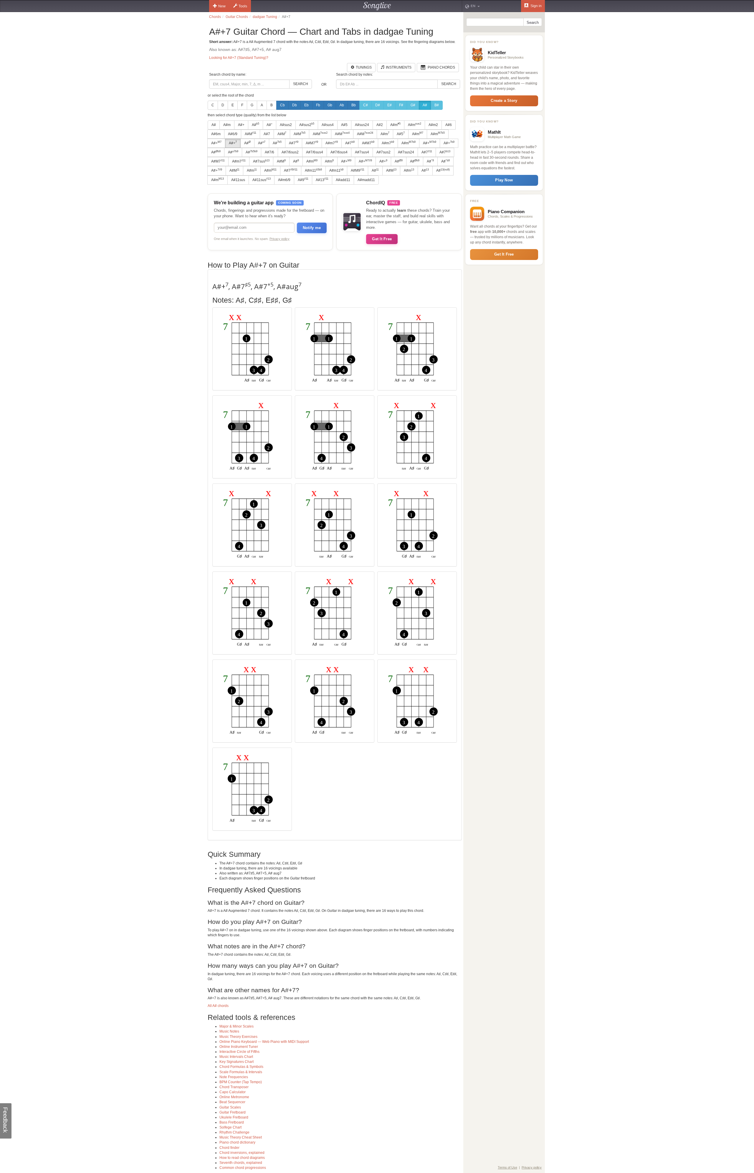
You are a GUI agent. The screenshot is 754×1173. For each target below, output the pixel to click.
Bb (353, 105)
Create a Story (504, 100)
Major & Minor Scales (236, 1026)
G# (413, 105)
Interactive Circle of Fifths (239, 1052)
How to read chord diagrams (242, 1158)
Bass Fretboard (231, 1122)
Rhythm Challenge (234, 1132)
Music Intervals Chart (236, 1057)
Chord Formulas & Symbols (241, 1067)
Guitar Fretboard (232, 1112)
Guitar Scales (230, 1107)
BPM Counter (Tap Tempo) (240, 1082)
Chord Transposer (234, 1087)
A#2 (379, 125)
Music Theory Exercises (238, 1037)
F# (401, 105)
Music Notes (229, 1031)
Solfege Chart (230, 1127)
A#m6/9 (284, 180)
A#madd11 (366, 180)
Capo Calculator (232, 1092)
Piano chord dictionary (237, 1142)
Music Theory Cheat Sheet (240, 1137)
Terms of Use (507, 1167)
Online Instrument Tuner (238, 1047)
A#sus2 (286, 125)
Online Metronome (234, 1097)
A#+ (241, 125)
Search (300, 84)
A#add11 (343, 180)
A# (425, 105)
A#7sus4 (362, 152)
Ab (342, 105)
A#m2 (433, 125)
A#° (269, 125)
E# (389, 105)
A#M (250, 133)
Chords (215, 17)
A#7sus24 (406, 152)
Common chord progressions (242, 1168)
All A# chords (218, 1006)
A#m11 (313, 170)
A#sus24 (362, 125)
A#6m (216, 134)
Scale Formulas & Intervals (240, 1072)
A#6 (448, 125)
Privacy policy (279, 239)
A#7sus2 (383, 152)
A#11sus (238, 180)
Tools (243, 6)
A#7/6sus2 (290, 152)
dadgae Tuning (265, 17)
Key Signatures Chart (236, 1062)
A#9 (303, 179)
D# (377, 105)
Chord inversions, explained (241, 1153)
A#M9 (357, 170)
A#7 (267, 134)
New (222, 6)
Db (294, 105)
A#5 (344, 125)
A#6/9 (232, 134)
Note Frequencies (233, 1077)
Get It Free (382, 239)
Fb (318, 105)
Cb (282, 105)
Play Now (504, 180)
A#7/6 (269, 152)
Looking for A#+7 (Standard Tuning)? (238, 58)
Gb (330, 105)
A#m (227, 125)
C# (365, 105)
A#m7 (331, 142)
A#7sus (261, 161)
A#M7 (312, 142)
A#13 (322, 179)
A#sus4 (328, 125)
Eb (306, 105)
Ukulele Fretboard (233, 1117)
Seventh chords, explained (240, 1163)
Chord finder (229, 1148)
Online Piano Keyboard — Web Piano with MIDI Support (264, 1042)
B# (436, 105)
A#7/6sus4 (314, 152)
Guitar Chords (237, 17)
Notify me (312, 228)
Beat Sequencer (232, 1102)
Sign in (536, 6)
